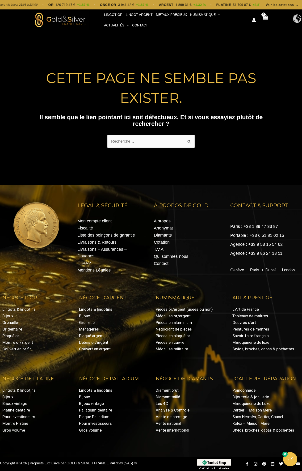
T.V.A (159, 249)
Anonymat (163, 228)
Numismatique (203, 15)
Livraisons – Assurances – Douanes (102, 252)
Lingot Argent (139, 15)
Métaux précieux (171, 15)
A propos (162, 221)
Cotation (162, 242)
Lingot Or (113, 15)
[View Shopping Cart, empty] (265, 20)
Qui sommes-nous (171, 256)
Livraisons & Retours (97, 242)
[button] (218, 14)
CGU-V (84, 263)
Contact (140, 25)
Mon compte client (94, 221)
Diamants (163, 235)
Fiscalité (85, 228)
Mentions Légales (94, 270)
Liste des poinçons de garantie (106, 235)
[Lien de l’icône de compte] (254, 20)
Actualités (114, 25)
